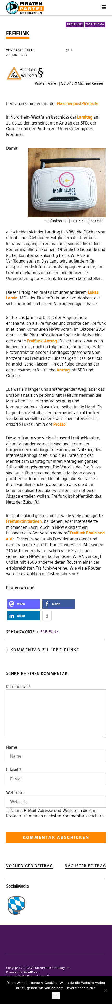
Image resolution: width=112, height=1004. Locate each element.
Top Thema (95, 24)
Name (11, 747)
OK (56, 995)
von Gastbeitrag (20, 50)
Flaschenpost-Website (77, 103)
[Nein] (105, 990)
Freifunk (74, 24)
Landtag (84, 117)
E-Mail (12, 769)
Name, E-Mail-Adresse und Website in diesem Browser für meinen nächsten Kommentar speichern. (55, 813)
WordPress (31, 972)
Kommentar (18, 686)
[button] (23, 604)
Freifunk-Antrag (42, 340)
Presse (59, 424)
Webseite (14, 792)
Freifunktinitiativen (24, 521)
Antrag (63, 370)
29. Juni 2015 (16, 55)
